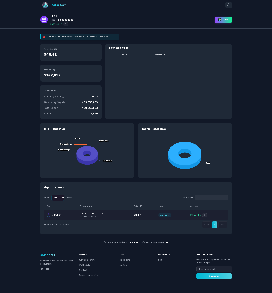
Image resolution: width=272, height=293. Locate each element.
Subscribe (214, 276)
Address (194, 206)
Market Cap (160, 54)
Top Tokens (124, 260)
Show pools (58, 198)
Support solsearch (88, 275)
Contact (83, 270)
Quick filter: (187, 197)
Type (161, 206)
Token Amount (88, 206)
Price (124, 54)
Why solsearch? (87, 260)
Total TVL (138, 206)
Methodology (85, 265)
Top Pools (123, 265)
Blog (159, 260)
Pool (49, 206)
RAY (59, 215)
